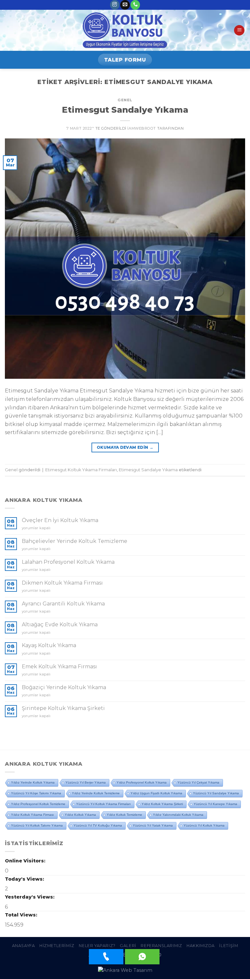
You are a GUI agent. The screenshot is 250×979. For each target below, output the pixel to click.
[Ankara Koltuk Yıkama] (125, 30)
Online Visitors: (26, 861)
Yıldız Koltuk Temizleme (124, 814)
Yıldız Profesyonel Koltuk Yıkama (142, 782)
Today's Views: (25, 879)
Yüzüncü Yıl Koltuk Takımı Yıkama (37, 825)
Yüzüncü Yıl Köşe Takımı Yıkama (36, 793)
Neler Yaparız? (97, 945)
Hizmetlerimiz (57, 945)
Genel (125, 100)
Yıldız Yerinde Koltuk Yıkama (33, 782)
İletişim (228, 945)
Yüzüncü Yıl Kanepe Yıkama (215, 804)
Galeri (128, 945)
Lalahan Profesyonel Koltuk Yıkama (68, 562)
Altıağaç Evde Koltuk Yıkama (60, 624)
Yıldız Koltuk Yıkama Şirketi (162, 804)
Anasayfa (23, 945)
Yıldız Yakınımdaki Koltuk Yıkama (178, 814)
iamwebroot (141, 128)
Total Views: (21, 915)
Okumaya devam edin (125, 447)
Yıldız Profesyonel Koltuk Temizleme (38, 804)
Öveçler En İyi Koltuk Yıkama (60, 520)
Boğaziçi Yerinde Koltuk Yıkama (64, 687)
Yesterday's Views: (30, 897)
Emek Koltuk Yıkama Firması (59, 666)
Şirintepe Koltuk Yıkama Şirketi (63, 708)
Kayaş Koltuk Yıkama (49, 645)
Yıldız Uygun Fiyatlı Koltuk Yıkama (156, 793)
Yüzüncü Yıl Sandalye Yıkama (216, 793)
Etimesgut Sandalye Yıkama (125, 110)
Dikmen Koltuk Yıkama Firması (62, 583)
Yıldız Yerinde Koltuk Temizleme (96, 793)
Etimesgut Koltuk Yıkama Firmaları (81, 469)
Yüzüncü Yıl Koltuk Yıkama (204, 825)
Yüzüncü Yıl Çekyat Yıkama (198, 782)
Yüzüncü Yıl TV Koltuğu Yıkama (98, 825)
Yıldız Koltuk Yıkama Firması (32, 814)
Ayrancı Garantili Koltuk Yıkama (63, 604)
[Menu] (239, 30)
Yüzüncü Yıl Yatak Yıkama (153, 825)
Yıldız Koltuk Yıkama (80, 814)
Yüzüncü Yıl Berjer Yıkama (85, 782)
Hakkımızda (201, 945)
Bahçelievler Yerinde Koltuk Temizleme (74, 541)
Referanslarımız (161, 945)
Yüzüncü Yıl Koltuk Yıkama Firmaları (103, 804)
